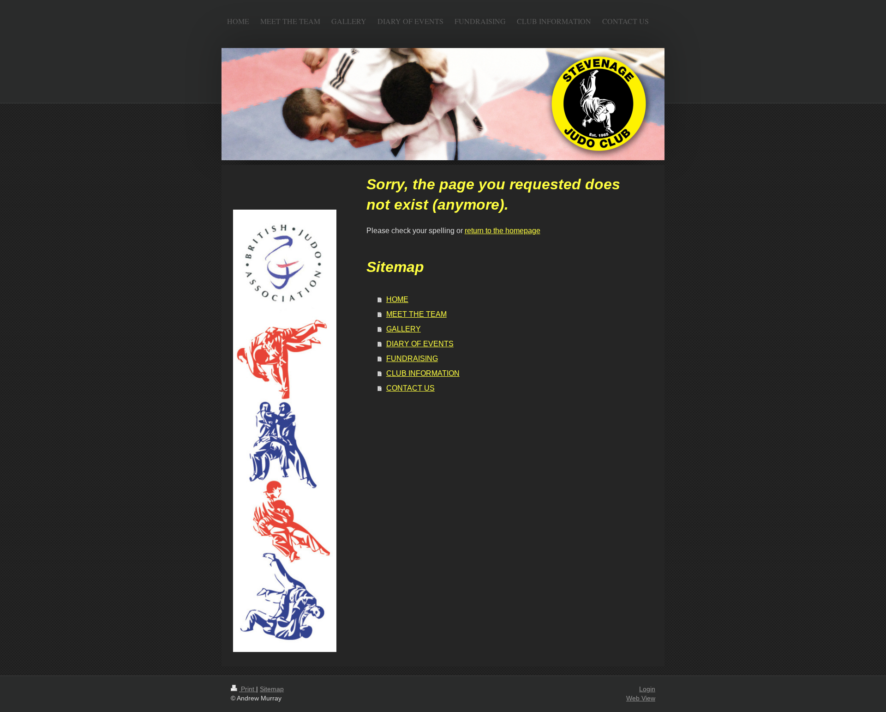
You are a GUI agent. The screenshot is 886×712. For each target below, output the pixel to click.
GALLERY (403, 329)
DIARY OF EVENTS (420, 344)
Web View (640, 698)
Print (247, 689)
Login (647, 689)
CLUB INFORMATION (423, 373)
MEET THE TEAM (416, 314)
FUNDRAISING (412, 358)
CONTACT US (410, 388)
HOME (397, 299)
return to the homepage (502, 231)
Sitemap (272, 689)
